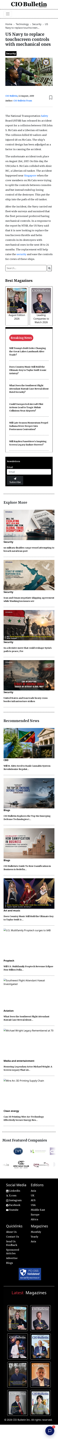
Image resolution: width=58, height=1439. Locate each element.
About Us (11, 1231)
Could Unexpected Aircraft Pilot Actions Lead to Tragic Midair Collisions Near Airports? (26, 407)
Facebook (14, 1205)
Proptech (9, 960)
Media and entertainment (19, 1060)
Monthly (36, 1231)
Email (10, 467)
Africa (34, 1219)
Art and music (12, 910)
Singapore (30, 175)
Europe (35, 1214)
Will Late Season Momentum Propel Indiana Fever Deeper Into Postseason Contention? (28, 426)
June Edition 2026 (18, 1374)
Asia (33, 1190)
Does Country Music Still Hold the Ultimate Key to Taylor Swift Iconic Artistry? (27, 370)
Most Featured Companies (24, 1140)
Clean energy (11, 1111)
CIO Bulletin (11, 96)
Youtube (13, 1209)
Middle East (38, 1209)
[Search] (49, 268)
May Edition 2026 (18, 1402)
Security (37, 24)
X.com (12, 1195)
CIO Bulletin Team (22, 100)
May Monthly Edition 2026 (41, 1374)
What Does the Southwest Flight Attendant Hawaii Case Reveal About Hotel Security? (29, 388)
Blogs (7, 810)
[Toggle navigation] (8, 14)
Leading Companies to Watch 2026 (41, 318)
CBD (6, 760)
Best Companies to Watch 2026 (41, 1346)
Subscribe (15, 482)
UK (32, 1195)
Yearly (34, 1236)
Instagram (15, 1200)
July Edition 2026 (18, 1345)
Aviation (9, 1010)
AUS (33, 1200)
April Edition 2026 (41, 1402)
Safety (44, 115)
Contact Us (12, 1236)
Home (9, 24)
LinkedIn (14, 1190)
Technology (22, 24)
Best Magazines (19, 281)
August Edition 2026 (18, 1317)
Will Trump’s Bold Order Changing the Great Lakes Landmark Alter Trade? (27, 351)
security (21, 254)
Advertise (12, 1258)
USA (33, 1205)
